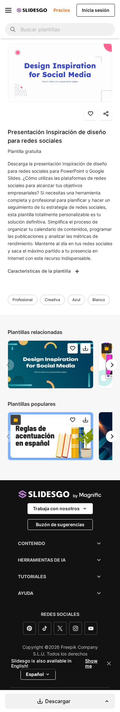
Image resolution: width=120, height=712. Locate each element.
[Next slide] (111, 365)
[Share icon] (106, 113)
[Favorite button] (90, 113)
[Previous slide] (8, 365)
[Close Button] (109, 663)
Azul (76, 299)
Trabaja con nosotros (56, 508)
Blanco (98, 299)
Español (35, 674)
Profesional (22, 299)
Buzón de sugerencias (60, 524)
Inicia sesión (95, 10)
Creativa (52, 299)
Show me (91, 663)
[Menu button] (8, 10)
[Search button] (12, 29)
